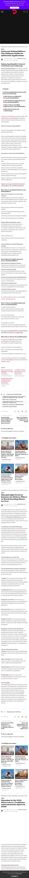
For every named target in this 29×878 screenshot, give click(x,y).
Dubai (2, 49)
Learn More (14, 7)
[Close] (27, 4)
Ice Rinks (3, 289)
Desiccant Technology (9, 399)
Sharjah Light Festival (14, 711)
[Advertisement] (14, 29)
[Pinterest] (22, 411)
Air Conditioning (6, 445)
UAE (9, 448)
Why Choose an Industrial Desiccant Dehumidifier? (12, 97)
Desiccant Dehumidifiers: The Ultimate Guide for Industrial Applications (14, 397)
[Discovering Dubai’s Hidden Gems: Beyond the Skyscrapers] (21, 468)
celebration (19, 528)
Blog (3, 447)
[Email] (26, 411)
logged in (11, 431)
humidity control (10, 326)
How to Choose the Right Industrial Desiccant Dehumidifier (14, 105)
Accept (14, 876)
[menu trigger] (2, 11)
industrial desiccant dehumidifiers (10, 118)
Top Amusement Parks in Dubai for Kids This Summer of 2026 (21, 453)
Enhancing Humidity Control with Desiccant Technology (14, 93)
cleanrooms (12, 77)
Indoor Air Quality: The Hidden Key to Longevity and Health (7, 371)
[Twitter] (18, 411)
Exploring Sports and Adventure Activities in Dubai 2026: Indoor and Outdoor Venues (7, 478)
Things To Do (22, 448)
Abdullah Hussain (21, 58)
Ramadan (7, 867)
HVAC (6, 448)
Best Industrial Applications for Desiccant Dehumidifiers (14, 101)
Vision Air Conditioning (8, 116)
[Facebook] (14, 411)
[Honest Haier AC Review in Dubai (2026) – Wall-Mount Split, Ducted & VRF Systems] (7, 445)
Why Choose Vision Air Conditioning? (11, 110)
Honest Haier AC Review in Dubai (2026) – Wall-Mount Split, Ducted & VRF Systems (7, 454)
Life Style (22, 472)
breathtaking (4, 676)
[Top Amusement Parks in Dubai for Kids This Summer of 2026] (21, 445)
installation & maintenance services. (17, 353)
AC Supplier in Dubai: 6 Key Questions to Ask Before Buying (20, 371)
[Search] (26, 11)
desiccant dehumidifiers (14, 394)
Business (7, 447)
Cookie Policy (19, 873)
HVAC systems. (5, 251)
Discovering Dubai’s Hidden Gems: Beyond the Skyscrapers (21, 477)
